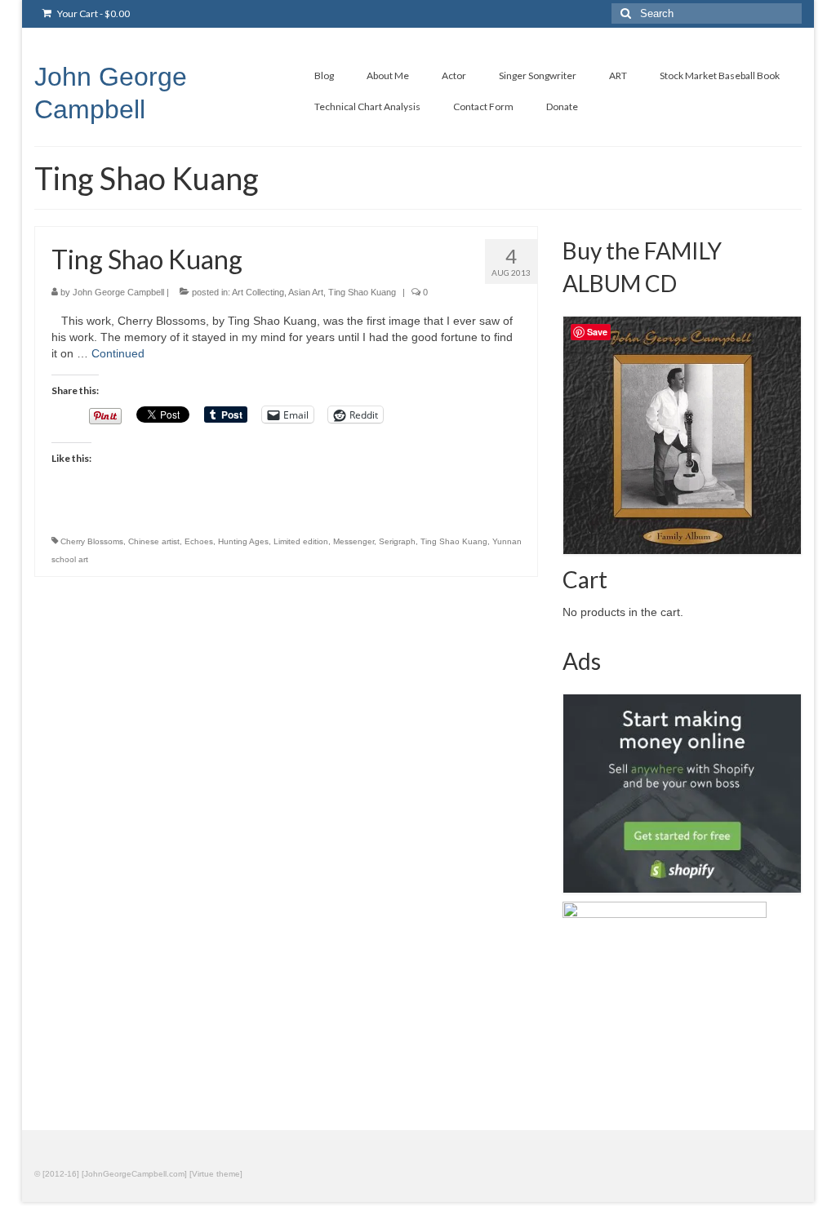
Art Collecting (258, 292)
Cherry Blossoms (91, 541)
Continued (118, 353)
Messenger (353, 541)
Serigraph (397, 541)
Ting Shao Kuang (362, 292)
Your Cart (93, 13)
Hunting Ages (243, 541)
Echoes (199, 541)
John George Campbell (118, 292)
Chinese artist (154, 541)
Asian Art (305, 292)
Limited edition (300, 541)
